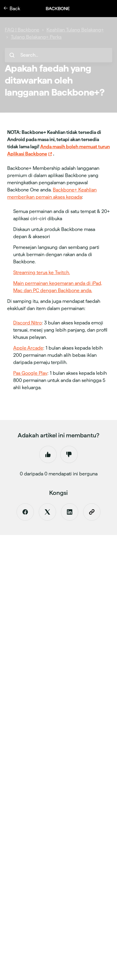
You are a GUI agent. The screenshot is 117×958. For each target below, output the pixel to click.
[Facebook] (25, 512)
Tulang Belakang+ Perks (36, 37)
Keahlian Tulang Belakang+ (75, 29)
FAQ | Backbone (22, 29)
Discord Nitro (27, 322)
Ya (48, 454)
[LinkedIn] (69, 512)
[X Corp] (47, 512)
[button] (61, 8)
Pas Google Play (30, 373)
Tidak (69, 454)
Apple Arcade (28, 347)
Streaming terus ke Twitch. (41, 272)
